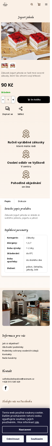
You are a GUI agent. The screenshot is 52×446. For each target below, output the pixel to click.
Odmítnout (12, 438)
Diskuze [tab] (22, 201)
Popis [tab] (8, 201)
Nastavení (25, 429)
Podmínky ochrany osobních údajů (20, 350)
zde (37, 422)
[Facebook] (5, 388)
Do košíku (36, 99)
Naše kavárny (9, 358)
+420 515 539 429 (11, 381)
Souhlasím (37, 438)
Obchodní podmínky (12, 347)
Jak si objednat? (10, 343)
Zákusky (30, 237)
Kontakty (7, 354)
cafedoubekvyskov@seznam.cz (18, 378)
